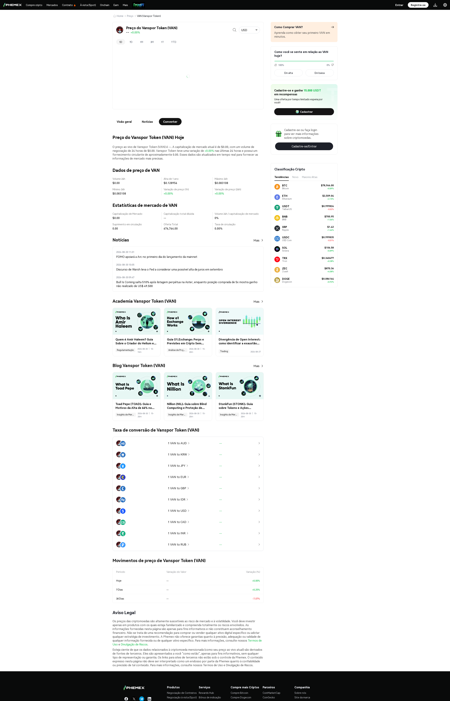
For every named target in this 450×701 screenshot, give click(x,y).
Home (120, 15)
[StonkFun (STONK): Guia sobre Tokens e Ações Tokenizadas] (239, 385)
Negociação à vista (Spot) (182, 697)
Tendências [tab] (281, 177)
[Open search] (234, 29)
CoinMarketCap (271, 692)
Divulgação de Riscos (134, 644)
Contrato (67, 5)
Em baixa (320, 72)
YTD (173, 41)
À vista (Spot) (88, 5)
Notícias (147, 121)
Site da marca (302, 697)
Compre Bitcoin (239, 692)
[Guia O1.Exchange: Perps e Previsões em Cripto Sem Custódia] (188, 321)
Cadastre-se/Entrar (304, 146)
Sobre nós (300, 692)
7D (131, 41)
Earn (116, 5)
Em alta (288, 72)
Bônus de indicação (210, 697)
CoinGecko (269, 697)
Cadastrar (306, 111)
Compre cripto (34, 5)
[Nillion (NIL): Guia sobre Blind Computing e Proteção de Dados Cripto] (188, 385)
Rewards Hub (206, 692)
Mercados (52, 5)
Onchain (104, 5)
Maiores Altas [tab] (309, 177)
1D (120, 41)
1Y (162, 41)
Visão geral (124, 121)
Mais (125, 5)
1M (141, 41)
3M (152, 41)
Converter (170, 121)
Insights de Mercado (126, 414)
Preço (130, 15)
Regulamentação (125, 350)
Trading (224, 351)
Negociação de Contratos (182, 692)
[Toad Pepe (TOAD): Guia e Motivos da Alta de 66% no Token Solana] (136, 385)
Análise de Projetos (177, 350)
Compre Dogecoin (241, 697)
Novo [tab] (295, 177)
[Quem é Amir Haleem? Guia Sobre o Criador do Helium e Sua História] (136, 321)
